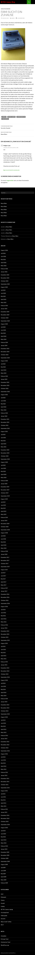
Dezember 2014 (5, 668)
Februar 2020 (4, 480)
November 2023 (5, 351)
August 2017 (4, 569)
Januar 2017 (4, 591)
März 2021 (3, 447)
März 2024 (3, 339)
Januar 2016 (4, 628)
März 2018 (3, 548)
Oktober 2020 (4, 456)
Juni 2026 (3, 256)
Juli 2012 (3, 757)
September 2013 (5, 714)
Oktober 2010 (4, 821)
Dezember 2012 (5, 741)
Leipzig (3, 906)
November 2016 (5, 597)
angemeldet (10, 180)
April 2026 (3, 262)
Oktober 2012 (4, 747)
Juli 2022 (3, 397)
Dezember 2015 (5, 631)
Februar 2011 (4, 809)
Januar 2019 (4, 520)
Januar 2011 (4, 812)
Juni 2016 (3, 612)
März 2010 (3, 843)
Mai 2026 (3, 259)
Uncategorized (5, 8)
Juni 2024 (3, 330)
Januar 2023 (4, 379)
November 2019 (5, 490)
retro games (11, 116)
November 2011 (5, 781)
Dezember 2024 (5, 311)
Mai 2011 (3, 800)
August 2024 (4, 324)
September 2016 (5, 603)
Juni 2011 (3, 797)
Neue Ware (6, 133)
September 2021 (5, 428)
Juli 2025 (3, 290)
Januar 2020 (4, 483)
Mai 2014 (3, 689)
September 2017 (5, 566)
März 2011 (3, 806)
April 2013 (3, 729)
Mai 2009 (3, 873)
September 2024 (5, 321)
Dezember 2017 (5, 557)
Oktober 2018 (4, 526)
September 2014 (5, 677)
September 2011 (5, 787)
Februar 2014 (4, 698)
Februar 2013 (4, 735)
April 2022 (3, 407)
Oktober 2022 (4, 388)
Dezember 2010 (5, 815)
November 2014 (5, 671)
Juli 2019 (3, 502)
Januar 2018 (4, 554)
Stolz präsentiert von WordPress (8, 953)
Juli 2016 (3, 609)
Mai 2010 (3, 837)
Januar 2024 (4, 345)
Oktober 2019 (4, 493)
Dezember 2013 (5, 704)
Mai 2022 (3, 404)
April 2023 (3, 370)
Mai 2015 (3, 652)
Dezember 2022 (5, 382)
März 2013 (3, 732)
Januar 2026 (4, 271)
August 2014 (4, 680)
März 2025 (3, 302)
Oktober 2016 (4, 600)
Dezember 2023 (5, 348)
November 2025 (5, 278)
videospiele (5, 118)
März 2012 (3, 769)
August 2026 (4, 250)
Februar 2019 (4, 517)
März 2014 (3, 695)
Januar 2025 (4, 308)
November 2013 (5, 708)
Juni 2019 (3, 505)
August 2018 (4, 533)
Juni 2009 (3, 870)
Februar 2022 (4, 413)
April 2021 (3, 443)
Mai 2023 (3, 367)
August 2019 (4, 499)
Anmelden (3, 936)
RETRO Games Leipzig (7, 909)
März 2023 (3, 373)
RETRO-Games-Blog (8, 2)
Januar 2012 (4, 775)
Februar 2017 (4, 588)
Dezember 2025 (5, 275)
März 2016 (3, 622)
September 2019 (5, 496)
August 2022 (4, 394)
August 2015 (4, 643)
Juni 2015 (3, 649)
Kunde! (3, 903)
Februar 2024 (4, 342)
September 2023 (5, 357)
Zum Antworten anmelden (12, 170)
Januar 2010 (4, 849)
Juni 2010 (3, 833)
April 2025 (3, 299)
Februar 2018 (4, 551)
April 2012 (3, 766)
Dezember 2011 (5, 778)
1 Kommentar (20, 18)
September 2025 (5, 284)
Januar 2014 (4, 701)
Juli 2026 (3, 253)
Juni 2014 (3, 686)
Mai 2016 (3, 615)
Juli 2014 (3, 683)
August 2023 (4, 361)
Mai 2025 (3, 296)
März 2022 (3, 410)
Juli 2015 (3, 646)
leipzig (4, 116)
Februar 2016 (4, 625)
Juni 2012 (3, 760)
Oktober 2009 (4, 858)
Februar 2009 (4, 883)
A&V (2, 894)
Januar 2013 (4, 738)
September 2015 (5, 640)
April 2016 (3, 618)
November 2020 (5, 453)
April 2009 (3, 876)
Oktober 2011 (4, 784)
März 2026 (3, 265)
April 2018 (3, 545)
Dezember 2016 (5, 594)
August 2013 (4, 717)
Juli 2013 (3, 720)
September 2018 (5, 529)
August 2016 (4, 606)
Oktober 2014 (4, 674)
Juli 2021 (3, 434)
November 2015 (5, 634)
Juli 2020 (3, 465)
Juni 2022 (3, 400)
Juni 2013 (3, 723)
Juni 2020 (3, 468)
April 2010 (3, 840)
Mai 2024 (3, 333)
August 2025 (4, 287)
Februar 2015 (4, 661)
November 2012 (5, 744)
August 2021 (4, 431)
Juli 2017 (3, 572)
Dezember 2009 (5, 852)
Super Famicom (21, 116)
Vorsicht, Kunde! (6, 127)
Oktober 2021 (4, 425)
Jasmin (13, 18)
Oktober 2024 (4, 318)
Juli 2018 (3, 536)
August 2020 (4, 462)
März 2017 (3, 585)
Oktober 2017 (4, 563)
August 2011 (4, 790)
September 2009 (5, 861)
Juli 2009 (3, 867)
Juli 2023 (3, 364)
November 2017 (5, 560)
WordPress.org (5, 945)
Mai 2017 (3, 579)
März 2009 (3, 880)
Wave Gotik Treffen (6, 921)
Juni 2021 (3, 437)
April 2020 (3, 474)
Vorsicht (3, 918)
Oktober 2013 (4, 711)
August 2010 (4, 827)
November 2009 (5, 855)
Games (3, 900)
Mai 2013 (3, 726)
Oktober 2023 (4, 354)
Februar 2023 (4, 376)
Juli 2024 (3, 327)
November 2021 (5, 422)
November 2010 (5, 818)
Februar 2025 (4, 305)
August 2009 (4, 864)
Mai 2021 (3, 440)
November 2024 (5, 314)
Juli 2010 (3, 830)
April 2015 (3, 655)
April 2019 (3, 511)
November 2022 (5, 385)
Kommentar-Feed (5, 942)
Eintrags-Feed (4, 939)
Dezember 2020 (5, 450)
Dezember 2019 (5, 486)
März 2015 (3, 658)
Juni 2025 (3, 293)
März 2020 (3, 477)
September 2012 (5, 751)
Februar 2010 (4, 846)
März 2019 (3, 514)
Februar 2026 (4, 268)
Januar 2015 (4, 665)
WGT (2, 924)
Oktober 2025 (4, 281)
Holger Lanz (6, 145)
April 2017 (3, 582)
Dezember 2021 (5, 419)
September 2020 (5, 459)
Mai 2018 (3, 542)
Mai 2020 (3, 471)
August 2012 (4, 754)
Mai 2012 (3, 763)
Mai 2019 (3, 508)
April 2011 (3, 803)
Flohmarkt (3, 897)
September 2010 (5, 824)
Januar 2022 (4, 416)
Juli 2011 (3, 794)
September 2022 (5, 391)
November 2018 (5, 523)
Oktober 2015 (4, 637)
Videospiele (4, 915)
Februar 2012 (4, 772)
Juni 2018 (3, 539)
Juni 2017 (3, 575)
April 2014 (3, 692)
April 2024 (3, 336)
